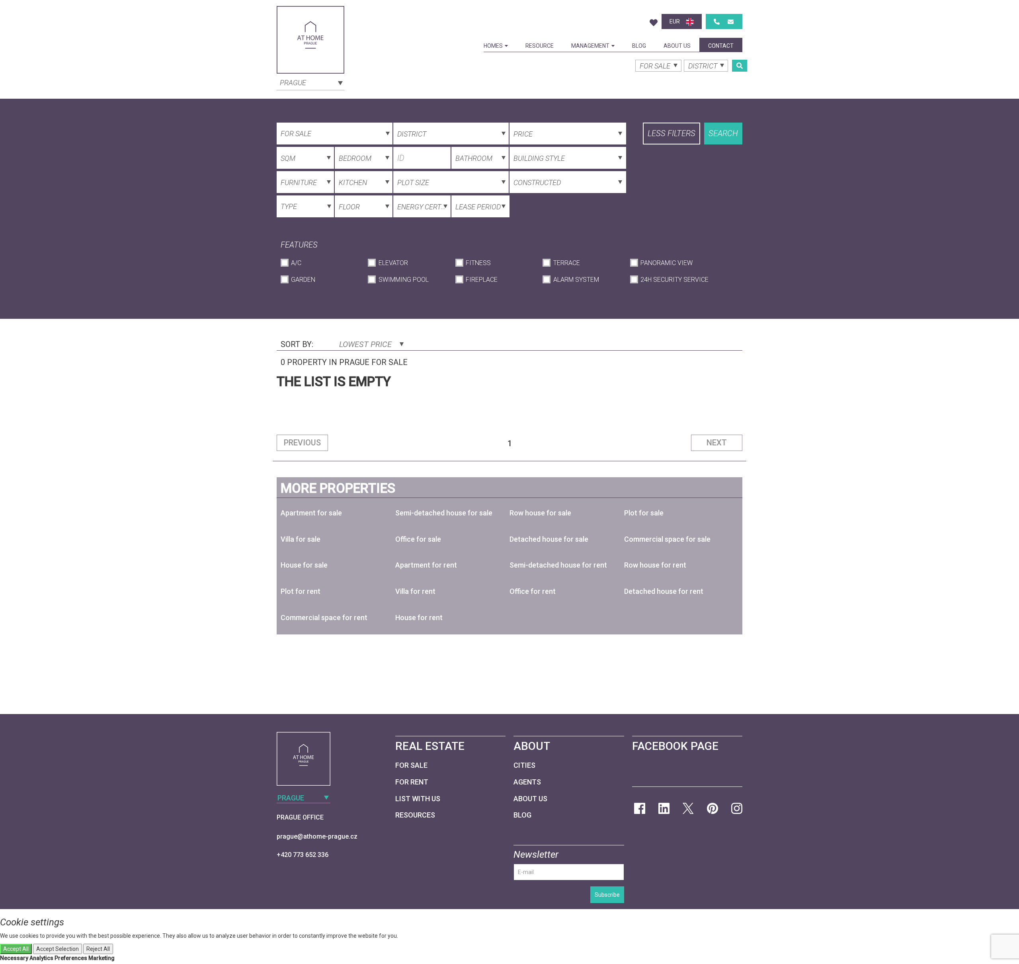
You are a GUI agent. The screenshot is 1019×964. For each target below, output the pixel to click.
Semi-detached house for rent (558, 565)
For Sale (411, 765)
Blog (639, 46)
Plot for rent (300, 591)
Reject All (98, 949)
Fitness (478, 263)
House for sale (304, 565)
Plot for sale (644, 513)
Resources (415, 815)
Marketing (101, 958)
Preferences (71, 958)
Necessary (14, 958)
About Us (677, 46)
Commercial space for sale (667, 539)
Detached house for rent (663, 591)
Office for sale (418, 539)
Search (723, 133)
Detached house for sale (549, 539)
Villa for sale (300, 539)
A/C (296, 263)
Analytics (41, 958)
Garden (303, 279)
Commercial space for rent (324, 617)
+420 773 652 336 (302, 855)
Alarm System (576, 279)
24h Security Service (674, 279)
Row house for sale (540, 513)
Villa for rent (415, 591)
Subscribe (607, 895)
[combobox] (310, 82)
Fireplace (482, 279)
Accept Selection (57, 949)
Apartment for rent (426, 565)
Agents (527, 782)
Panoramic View (666, 263)
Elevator (393, 263)
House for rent (419, 617)
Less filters (671, 133)
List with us (417, 798)
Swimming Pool (403, 279)
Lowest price (366, 344)
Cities (524, 765)
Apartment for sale (311, 513)
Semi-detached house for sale (443, 513)
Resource (539, 46)
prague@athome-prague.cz (317, 836)
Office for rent (533, 591)
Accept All (16, 949)
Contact (721, 46)
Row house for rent (655, 565)
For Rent (411, 782)
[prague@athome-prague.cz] (730, 22)
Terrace (566, 263)
